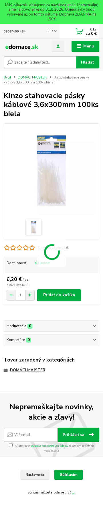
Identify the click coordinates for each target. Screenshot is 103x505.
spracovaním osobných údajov (49, 446)
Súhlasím (69, 474)
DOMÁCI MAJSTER (32, 77)
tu (73, 492)
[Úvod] (23, 46)
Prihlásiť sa (74, 434)
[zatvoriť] (95, 6)
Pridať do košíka (59, 295)
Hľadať (87, 62)
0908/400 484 (15, 31)
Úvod (7, 77)
